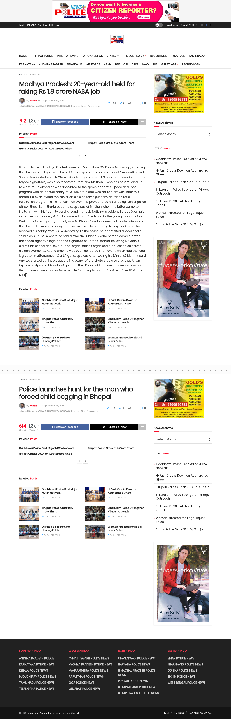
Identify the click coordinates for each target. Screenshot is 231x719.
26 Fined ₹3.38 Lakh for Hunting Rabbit (56, 339)
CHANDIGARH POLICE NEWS (137, 658)
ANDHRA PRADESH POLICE (36, 658)
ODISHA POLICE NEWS (182, 670)
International (67, 56)
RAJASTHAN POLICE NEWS (86, 677)
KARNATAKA (27, 64)
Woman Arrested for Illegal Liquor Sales (180, 215)
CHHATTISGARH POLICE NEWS (89, 658)
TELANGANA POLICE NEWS (36, 689)
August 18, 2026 (117, 346)
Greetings (168, 64)
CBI (125, 64)
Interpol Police (42, 56)
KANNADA (31, 24)
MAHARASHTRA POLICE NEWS (88, 670)
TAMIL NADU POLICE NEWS (37, 683)
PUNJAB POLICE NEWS (133, 681)
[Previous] (79, 156)
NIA (155, 64)
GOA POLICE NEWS (81, 683)
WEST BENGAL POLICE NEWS (187, 683)
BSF (117, 64)
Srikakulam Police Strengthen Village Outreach (126, 320)
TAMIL (22, 24)
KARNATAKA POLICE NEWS (36, 664)
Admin (33, 100)
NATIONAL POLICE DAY (48, 24)
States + (113, 56)
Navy (145, 64)
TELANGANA (75, 64)
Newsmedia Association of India (44, 713)
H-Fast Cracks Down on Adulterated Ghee (45, 148)
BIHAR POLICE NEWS (181, 658)
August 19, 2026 (51, 308)
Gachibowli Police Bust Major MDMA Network (46, 143)
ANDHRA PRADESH (51, 64)
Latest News (34, 74)
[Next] (85, 156)
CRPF (135, 64)
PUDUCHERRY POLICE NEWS (37, 677)
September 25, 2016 (53, 100)
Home (23, 56)
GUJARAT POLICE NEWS (85, 689)
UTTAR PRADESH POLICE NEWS (138, 693)
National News (92, 56)
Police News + (134, 56)
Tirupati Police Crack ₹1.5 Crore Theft (111, 143)
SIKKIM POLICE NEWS (181, 677)
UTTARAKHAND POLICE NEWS (137, 687)
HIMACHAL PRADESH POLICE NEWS (136, 672)
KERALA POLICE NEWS (33, 670)
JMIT (77, 713)
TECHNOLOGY (191, 64)
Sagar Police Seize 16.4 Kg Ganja (179, 224)
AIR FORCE (93, 64)
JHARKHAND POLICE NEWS (185, 664)
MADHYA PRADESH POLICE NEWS (53, 106)
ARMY (107, 64)
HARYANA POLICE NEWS (134, 664)
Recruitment (159, 56)
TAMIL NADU (197, 56)
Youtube (178, 56)
